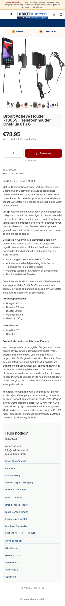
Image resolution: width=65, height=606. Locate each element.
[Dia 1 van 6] (10, 104)
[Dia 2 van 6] (19, 104)
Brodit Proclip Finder (16, 504)
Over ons (10, 468)
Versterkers (11, 562)
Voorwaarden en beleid (32, 599)
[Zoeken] (11, 14)
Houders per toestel (16, 519)
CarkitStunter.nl (36, 588)
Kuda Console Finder (16, 511)
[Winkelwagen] (61, 14)
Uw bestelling (12, 475)
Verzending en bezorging (19, 482)
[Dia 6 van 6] (54, 104)
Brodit (18, 31)
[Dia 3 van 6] (28, 104)
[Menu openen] (6, 23)
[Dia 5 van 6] (45, 104)
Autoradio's (11, 569)
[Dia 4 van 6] (36, 104)
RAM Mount (48, 31)
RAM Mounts (12, 548)
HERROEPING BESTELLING (20, 533)
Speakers (10, 576)
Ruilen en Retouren (15, 489)
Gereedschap (12, 555)
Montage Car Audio (16, 526)
